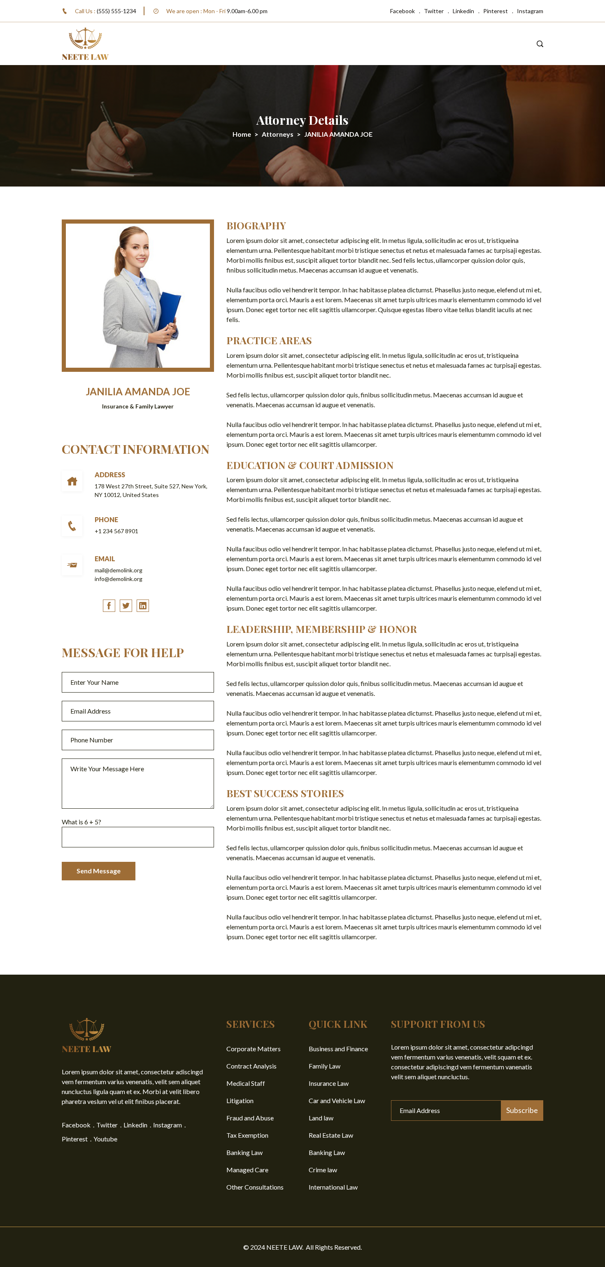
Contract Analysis (251, 1066)
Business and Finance (338, 1048)
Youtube (105, 1139)
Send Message (99, 871)
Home (242, 134)
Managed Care (247, 1170)
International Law (333, 1187)
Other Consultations (255, 1187)
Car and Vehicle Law (337, 1100)
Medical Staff (245, 1083)
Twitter (434, 10)
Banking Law (244, 1152)
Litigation (240, 1100)
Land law (321, 1118)
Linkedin (463, 10)
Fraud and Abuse (250, 1118)
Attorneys (277, 134)
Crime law (323, 1170)
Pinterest (495, 10)
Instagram (530, 10)
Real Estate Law (331, 1135)
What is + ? (81, 822)
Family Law (324, 1066)
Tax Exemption (247, 1135)
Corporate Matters (253, 1048)
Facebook (402, 10)
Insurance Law (329, 1083)
